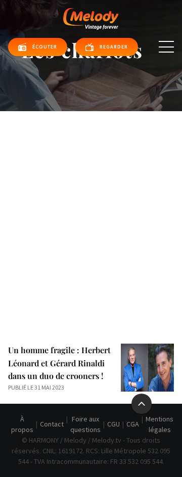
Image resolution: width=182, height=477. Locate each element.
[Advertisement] (91, 207)
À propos (22, 424)
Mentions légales (159, 424)
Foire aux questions (85, 424)
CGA (132, 423)
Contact (52, 423)
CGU (113, 423)
